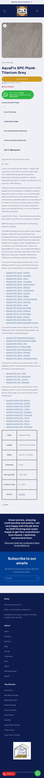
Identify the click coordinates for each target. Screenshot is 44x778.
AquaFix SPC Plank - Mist (16, 344)
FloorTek (7, 720)
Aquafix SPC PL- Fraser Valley (18, 314)
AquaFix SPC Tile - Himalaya (18, 382)
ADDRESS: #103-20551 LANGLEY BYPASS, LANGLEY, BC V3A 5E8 (20, 616)
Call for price (22, 79)
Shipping (4, 82)
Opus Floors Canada (12, 725)
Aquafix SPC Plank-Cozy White (18, 308)
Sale (6, 661)
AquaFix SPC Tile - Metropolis (18, 376)
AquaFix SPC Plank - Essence (18, 311)
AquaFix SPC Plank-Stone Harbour (20, 338)
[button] (4, 11)
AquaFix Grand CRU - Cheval (18, 403)
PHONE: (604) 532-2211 (13, 605)
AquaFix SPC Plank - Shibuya (18, 287)
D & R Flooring (18, 772)
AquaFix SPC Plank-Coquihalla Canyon (22, 323)
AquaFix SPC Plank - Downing (18, 302)
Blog (6, 646)
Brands (7, 651)
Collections (8, 656)
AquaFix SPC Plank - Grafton (18, 273)
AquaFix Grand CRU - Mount (18, 418)
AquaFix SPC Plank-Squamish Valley (21, 341)
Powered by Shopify (29, 772)
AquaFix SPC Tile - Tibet (16, 373)
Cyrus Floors (9, 715)
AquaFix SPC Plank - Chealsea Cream (21, 358)
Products (7, 636)
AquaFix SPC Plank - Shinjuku (18, 293)
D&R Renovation (10, 671)
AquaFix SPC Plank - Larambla (19, 281)
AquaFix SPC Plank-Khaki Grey (19, 349)
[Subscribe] (37, 578)
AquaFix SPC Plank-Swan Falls (19, 320)
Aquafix (22, 494)
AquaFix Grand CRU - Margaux (19, 412)
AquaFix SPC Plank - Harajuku (18, 276)
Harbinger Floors (10, 700)
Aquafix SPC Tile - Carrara (17, 379)
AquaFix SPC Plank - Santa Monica (20, 284)
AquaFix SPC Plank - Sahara (18, 317)
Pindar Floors (9, 730)
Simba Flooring (10, 705)
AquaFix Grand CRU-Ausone (18, 400)
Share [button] (6, 505)
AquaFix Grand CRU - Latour (18, 409)
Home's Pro (8, 690)
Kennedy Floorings (11, 695)
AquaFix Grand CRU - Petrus (18, 421)
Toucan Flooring (10, 710)
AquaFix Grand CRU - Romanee (19, 427)
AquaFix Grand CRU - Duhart (18, 406)
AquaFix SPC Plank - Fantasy (18, 352)
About (6, 666)
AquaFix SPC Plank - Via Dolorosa (20, 290)
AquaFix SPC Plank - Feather (18, 355)
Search (7, 676)
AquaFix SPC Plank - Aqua (17, 305)
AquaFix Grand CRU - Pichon (18, 424)
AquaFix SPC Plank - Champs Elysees (21, 299)
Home (6, 631)
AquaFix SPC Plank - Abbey (17, 296)
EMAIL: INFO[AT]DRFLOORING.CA (17, 610)
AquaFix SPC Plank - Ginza (17, 278)
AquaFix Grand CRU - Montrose (19, 415)
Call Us (10, 774)
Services (7, 641)
